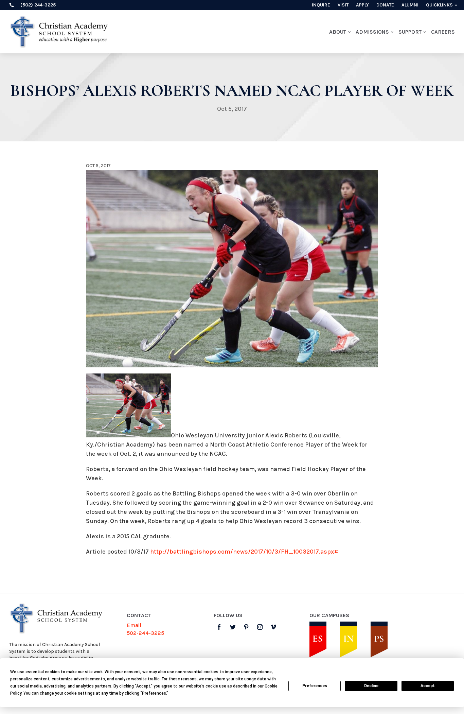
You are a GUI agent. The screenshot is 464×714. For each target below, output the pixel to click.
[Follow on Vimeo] (273, 627)
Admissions (372, 32)
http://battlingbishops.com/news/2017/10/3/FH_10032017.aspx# (244, 551)
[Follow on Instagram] (259, 627)
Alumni (409, 5)
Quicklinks (439, 5)
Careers (443, 32)
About (337, 32)
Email (134, 625)
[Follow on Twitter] (232, 627)
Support (410, 32)
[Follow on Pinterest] (246, 627)
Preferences (314, 685)
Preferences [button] (154, 693)
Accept (428, 685)
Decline (371, 685)
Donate (385, 5)
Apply (362, 5)
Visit (343, 5)
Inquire (321, 5)
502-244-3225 (145, 633)
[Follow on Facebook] (219, 627)
